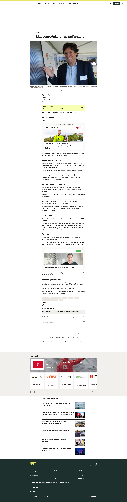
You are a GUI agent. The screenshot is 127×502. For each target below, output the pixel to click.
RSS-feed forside (57, 470)
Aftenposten (45, 298)
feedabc (64, 298)
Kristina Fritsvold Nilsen (36, 472)
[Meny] (122, 3)
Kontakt (32, 491)
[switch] (82, 107)
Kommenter (52, 95)
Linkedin (55, 475)
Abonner (116, 3)
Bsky (54, 478)
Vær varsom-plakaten (51, 482)
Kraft (38, 32)
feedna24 (70, 298)
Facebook (56, 473)
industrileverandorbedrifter (50, 300)
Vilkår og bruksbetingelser (83, 475)
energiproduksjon (56, 298)
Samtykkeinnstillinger (81, 473)
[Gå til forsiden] (31, 3)
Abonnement (34, 487)
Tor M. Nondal (34, 477)
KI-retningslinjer (80, 478)
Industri (77, 298)
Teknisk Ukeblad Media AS (42, 496)
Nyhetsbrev (79, 470)
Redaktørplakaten (64, 482)
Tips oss (93, 464)
